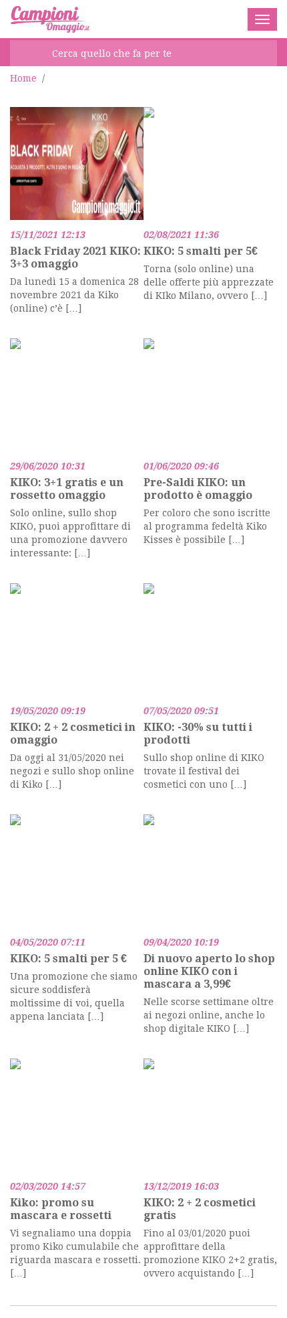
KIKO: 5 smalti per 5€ (201, 251)
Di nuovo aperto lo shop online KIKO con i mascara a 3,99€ (209, 971)
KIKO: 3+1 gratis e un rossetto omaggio (66, 489)
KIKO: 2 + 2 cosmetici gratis (200, 1209)
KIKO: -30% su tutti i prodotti (198, 733)
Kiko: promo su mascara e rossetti (60, 1209)
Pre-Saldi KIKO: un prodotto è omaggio (198, 489)
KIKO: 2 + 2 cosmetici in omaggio (72, 733)
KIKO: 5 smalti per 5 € (68, 958)
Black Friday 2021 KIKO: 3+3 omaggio (75, 257)
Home (23, 78)
